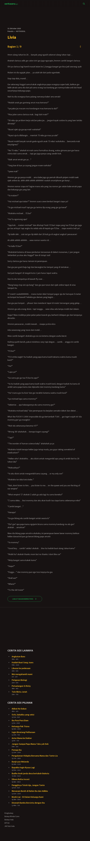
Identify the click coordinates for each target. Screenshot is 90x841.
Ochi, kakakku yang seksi (23, 714)
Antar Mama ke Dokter (22, 738)
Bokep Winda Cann (11, 816)
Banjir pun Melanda (20, 761)
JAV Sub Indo (9, 826)
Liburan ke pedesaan (21, 668)
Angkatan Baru (18, 656)
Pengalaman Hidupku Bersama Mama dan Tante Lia (35, 755)
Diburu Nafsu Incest (21, 779)
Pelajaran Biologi (19, 680)
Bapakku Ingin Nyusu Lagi (23, 767)
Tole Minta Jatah (19, 691)
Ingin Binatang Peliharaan (23, 732)
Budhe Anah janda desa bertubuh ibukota (30, 773)
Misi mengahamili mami (22, 674)
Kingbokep (8, 813)
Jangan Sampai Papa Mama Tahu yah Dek (30, 744)
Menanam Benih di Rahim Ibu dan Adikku (30, 791)
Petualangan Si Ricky (21, 686)
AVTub (6, 823)
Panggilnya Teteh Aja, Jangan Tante (28, 785)
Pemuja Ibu (17, 750)
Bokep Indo (9, 819)
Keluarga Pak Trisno (20, 726)
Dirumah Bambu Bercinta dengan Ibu (28, 802)
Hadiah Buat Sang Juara (22, 662)
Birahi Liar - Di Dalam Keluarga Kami (27, 797)
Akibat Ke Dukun (19, 708)
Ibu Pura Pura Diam (20, 720)
